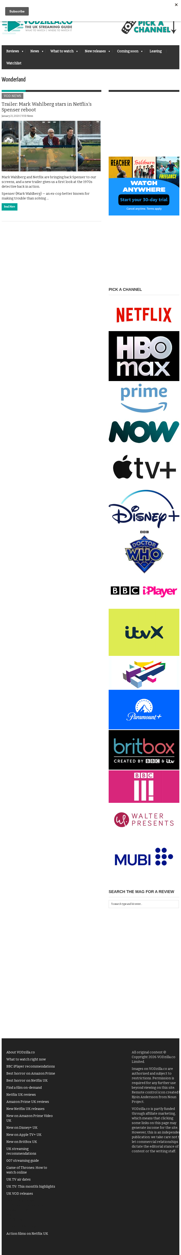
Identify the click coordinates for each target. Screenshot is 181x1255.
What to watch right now (26, 1059)
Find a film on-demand (24, 1088)
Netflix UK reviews (21, 1095)
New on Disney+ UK (21, 1128)
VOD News (12, 96)
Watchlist (13, 63)
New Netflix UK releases (25, 1109)
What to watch (60, 52)
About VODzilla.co (20, 1052)
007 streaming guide (22, 1161)
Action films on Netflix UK (27, 1234)
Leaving (156, 51)
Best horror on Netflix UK (27, 1081)
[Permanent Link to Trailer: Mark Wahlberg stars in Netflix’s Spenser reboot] (51, 146)
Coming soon (125, 52)
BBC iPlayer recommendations (30, 1066)
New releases (93, 52)
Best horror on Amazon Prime (30, 1074)
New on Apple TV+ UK (23, 1135)
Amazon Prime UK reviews (27, 1102)
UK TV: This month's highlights (30, 1187)
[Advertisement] (144, 127)
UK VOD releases (19, 1194)
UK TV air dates (18, 1180)
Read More (9, 206)
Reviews (10, 52)
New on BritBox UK (21, 1142)
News (32, 52)
